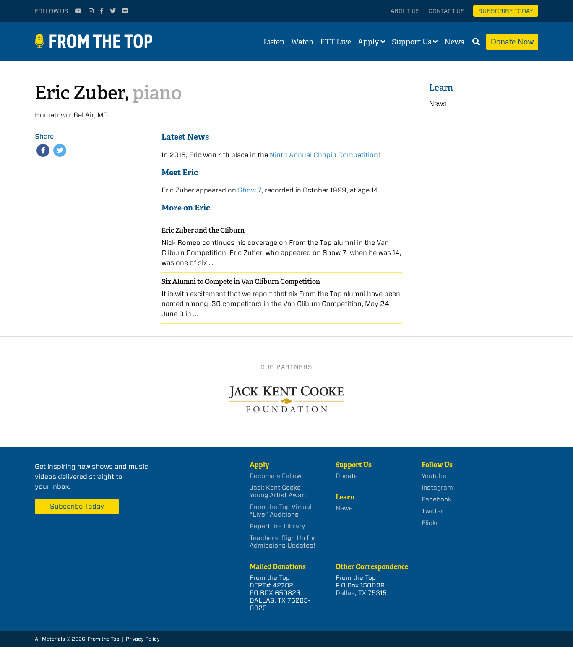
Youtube (434, 476)
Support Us (411, 42)
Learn (441, 87)
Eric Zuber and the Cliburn (203, 230)
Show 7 (249, 190)
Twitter (432, 511)
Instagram (437, 487)
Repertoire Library (277, 526)
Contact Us (446, 11)
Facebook (436, 499)
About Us (405, 11)
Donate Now (512, 42)
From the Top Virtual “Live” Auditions (281, 510)
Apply (368, 42)
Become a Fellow (276, 476)
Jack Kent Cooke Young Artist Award (279, 491)
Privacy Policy (143, 639)
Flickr (430, 523)
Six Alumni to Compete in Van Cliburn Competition (240, 281)
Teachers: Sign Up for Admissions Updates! (282, 541)
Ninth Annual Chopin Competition (324, 155)
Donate (347, 476)
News (454, 42)
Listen (273, 42)
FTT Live (335, 42)
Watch (302, 42)
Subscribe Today (505, 11)
